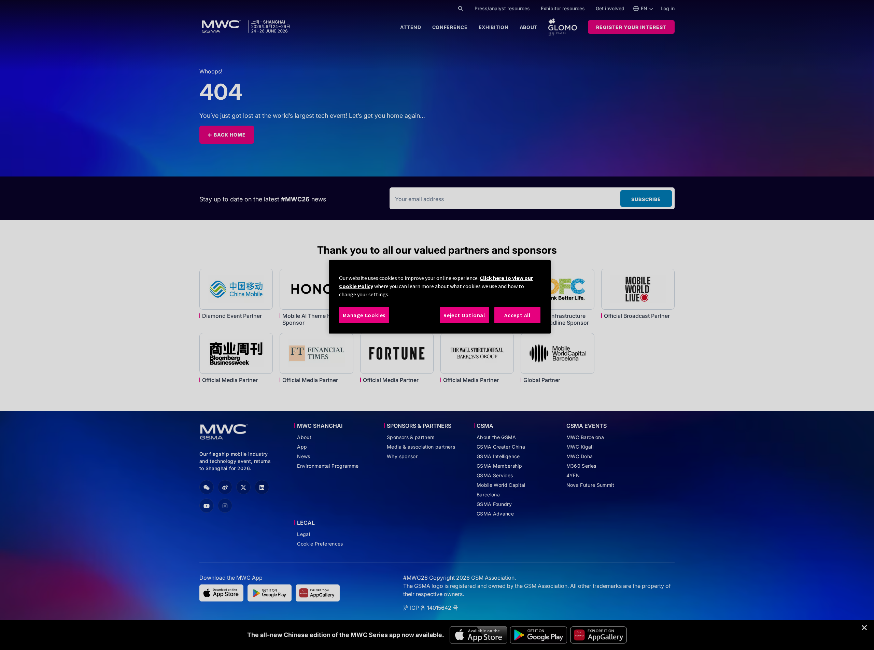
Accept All (517, 315)
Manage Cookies (364, 315)
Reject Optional (464, 315)
